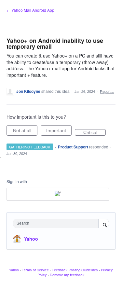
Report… (107, 91)
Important (59, 132)
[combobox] (57, 223)
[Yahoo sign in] (58, 194)
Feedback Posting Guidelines (75, 269)
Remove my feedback (67, 274)
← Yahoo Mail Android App (30, 10)
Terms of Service (35, 269)
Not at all (25, 132)
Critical (94, 133)
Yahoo (31, 238)
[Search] (104, 224)
